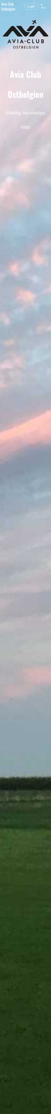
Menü (43, 8)
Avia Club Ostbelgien (8, 6)
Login (31, 6)
